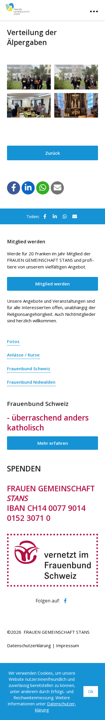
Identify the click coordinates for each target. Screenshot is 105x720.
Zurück (52, 153)
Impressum (67, 645)
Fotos (13, 341)
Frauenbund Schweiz (28, 368)
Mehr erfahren (52, 443)
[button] (13, 187)
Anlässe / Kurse (23, 355)
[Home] (34, 8)
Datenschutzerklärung (29, 645)
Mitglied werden (52, 284)
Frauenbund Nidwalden (31, 382)
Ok (90, 691)
